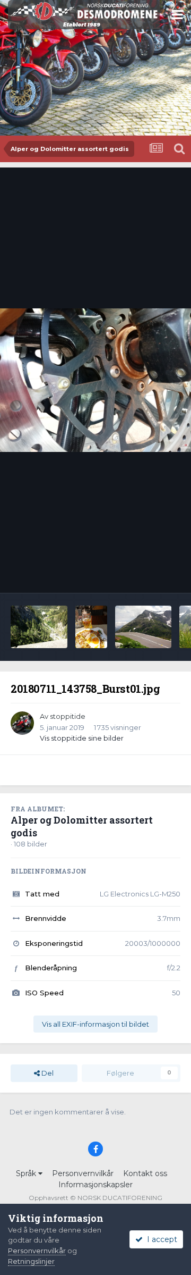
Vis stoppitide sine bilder (82, 738)
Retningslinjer (31, 1261)
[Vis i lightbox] (95, 380)
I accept (160, 1239)
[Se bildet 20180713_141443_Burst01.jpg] (39, 627)
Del (47, 1073)
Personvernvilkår (83, 1173)
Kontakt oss (145, 1173)
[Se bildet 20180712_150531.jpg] (91, 627)
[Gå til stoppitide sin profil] (22, 723)
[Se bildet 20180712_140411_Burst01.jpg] (143, 627)
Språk (27, 1173)
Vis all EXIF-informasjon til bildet (95, 1024)
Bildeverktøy (145, 573)
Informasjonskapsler (95, 1184)
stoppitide (67, 716)
